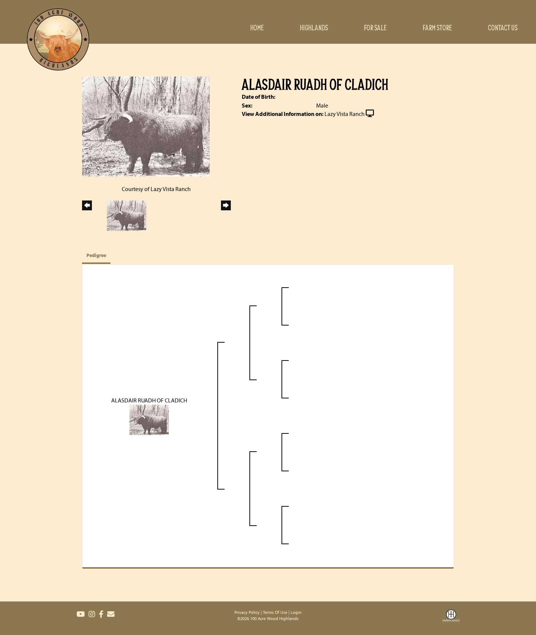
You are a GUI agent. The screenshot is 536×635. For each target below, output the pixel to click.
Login (296, 612)
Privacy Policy (247, 612)
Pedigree (96, 255)
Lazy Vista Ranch (345, 113)
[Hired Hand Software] (451, 620)
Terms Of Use (275, 612)
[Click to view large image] (146, 125)
